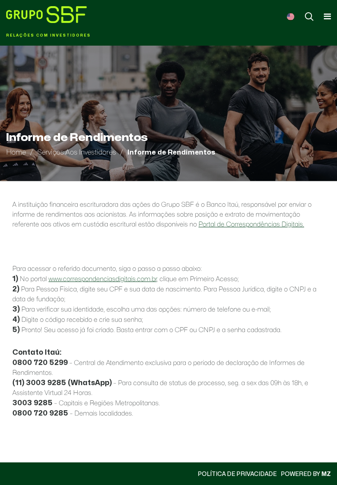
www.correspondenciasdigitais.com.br (102, 279)
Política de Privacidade (237, 473)
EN (290, 16)
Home (16, 152)
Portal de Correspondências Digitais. (251, 224)
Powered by (306, 473)
